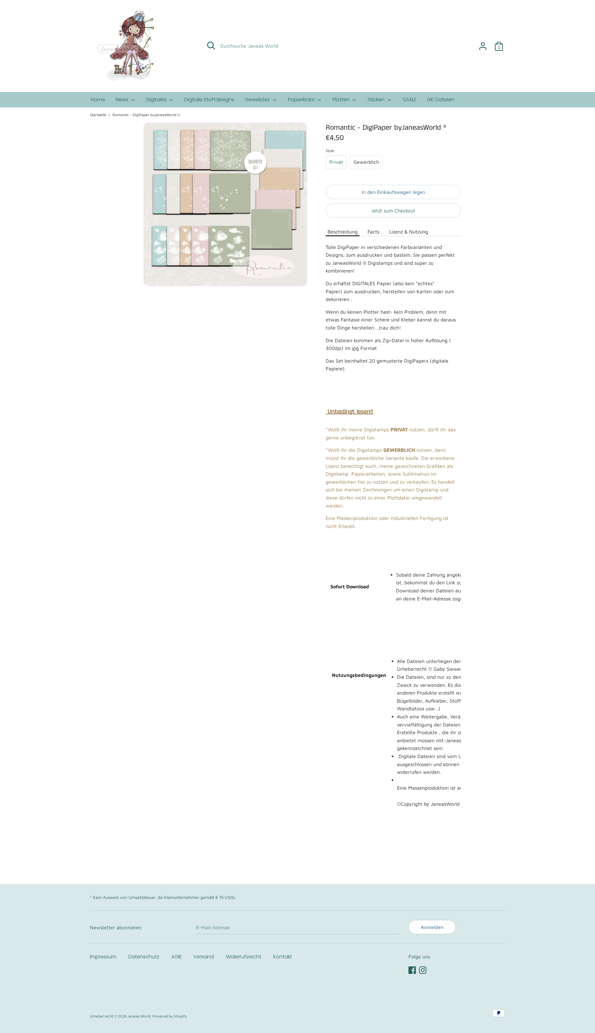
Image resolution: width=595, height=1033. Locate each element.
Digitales (157, 99)
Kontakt (282, 956)
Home (98, 99)
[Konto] (483, 43)
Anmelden (432, 927)
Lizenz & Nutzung (408, 231)
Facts (373, 231)
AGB (176, 956)
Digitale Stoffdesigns (209, 99)
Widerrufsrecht (243, 956)
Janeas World (139, 1016)
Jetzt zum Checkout (393, 210)
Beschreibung (343, 231)
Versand (203, 956)
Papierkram (302, 99)
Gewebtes (258, 99)
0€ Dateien (440, 99)
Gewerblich (366, 162)
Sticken (377, 99)
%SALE (409, 99)
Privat (336, 162)
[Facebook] (412, 969)
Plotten (342, 99)
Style (330, 150)
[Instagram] (422, 969)
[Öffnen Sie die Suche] (211, 45)
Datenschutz (143, 956)
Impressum (103, 956)
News (123, 99)
